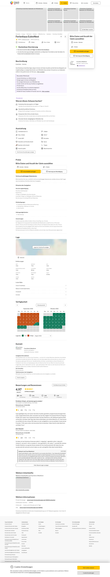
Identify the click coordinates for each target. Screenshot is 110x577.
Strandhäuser (24, 552)
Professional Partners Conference (79, 528)
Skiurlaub (24, 546)
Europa (23, 34)
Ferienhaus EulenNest (57, 34)
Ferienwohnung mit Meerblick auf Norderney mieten (11, 540)
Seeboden (49, 34)
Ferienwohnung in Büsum (10, 554)
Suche (39, 524)
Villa (22, 532)
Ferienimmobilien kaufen (94, 530)
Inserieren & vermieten (60, 524)
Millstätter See (41, 34)
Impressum (91, 539)
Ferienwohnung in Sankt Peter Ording (12, 561)
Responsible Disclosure (93, 541)
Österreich (29, 34)
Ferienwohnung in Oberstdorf (11, 559)
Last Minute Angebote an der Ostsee (12, 550)
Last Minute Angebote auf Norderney (12, 552)
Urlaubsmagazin (41, 526)
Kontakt (40, 532)
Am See (23, 543)
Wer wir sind (91, 524)
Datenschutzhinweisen (35, 572)
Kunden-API (74, 526)
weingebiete (24, 550)
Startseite (18, 34)
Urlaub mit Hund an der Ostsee (11, 526)
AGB (90, 535)
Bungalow (24, 526)
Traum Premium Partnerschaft (61, 526)
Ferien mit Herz (92, 528)
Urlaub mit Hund (8, 524)
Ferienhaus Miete (25, 528)
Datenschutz (91, 537)
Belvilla (90, 546)
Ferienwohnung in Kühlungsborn (11, 556)
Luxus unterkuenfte (26, 548)
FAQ (39, 530)
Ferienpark (24, 535)
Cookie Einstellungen (88, 573)
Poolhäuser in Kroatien (9, 537)
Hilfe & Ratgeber (58, 528)
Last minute (24, 539)
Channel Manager (75, 524)
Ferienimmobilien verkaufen (94, 532)
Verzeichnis (91, 543)
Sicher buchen (41, 528)
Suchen (65, 3)
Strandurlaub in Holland (10, 530)
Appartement (24, 537)
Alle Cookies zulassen (88, 567)
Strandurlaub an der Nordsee (11, 535)
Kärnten (35, 34)
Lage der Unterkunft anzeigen (41, 247)
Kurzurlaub (24, 541)
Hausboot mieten (25, 524)
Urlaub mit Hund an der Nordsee (11, 528)
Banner (56, 530)
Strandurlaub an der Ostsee (10, 532)
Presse (90, 526)
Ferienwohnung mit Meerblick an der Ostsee (12, 547)
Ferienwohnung (25, 530)
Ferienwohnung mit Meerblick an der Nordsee (12, 543)
